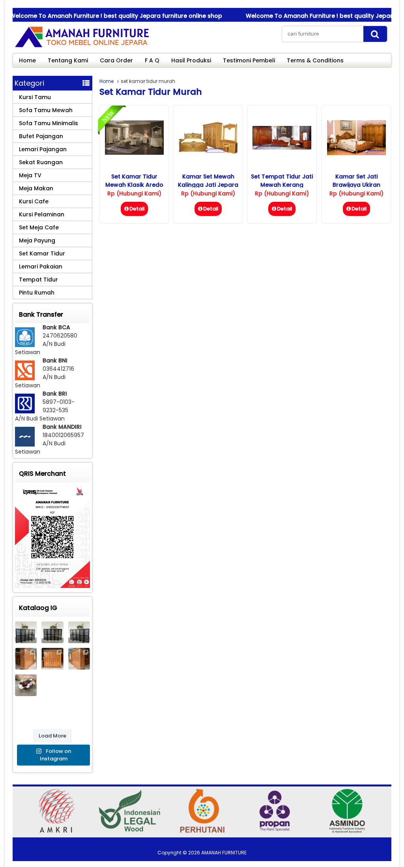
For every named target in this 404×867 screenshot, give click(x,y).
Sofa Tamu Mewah (46, 110)
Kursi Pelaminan (41, 214)
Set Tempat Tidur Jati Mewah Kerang (282, 181)
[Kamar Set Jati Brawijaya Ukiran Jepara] (356, 153)
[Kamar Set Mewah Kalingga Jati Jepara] (208, 152)
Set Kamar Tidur (42, 253)
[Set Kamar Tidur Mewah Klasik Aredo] (134, 153)
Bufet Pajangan (41, 136)
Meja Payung (37, 240)
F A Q (152, 60)
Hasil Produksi (191, 60)
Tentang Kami (68, 60)
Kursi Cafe (34, 201)
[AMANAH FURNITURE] (82, 47)
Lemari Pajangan (43, 149)
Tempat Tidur (38, 279)
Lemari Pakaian (40, 266)
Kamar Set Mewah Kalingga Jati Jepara (208, 181)
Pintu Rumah (36, 293)
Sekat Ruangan (41, 162)
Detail (137, 208)
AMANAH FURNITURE (224, 852)
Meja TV (30, 175)
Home (27, 60)
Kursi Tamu (35, 97)
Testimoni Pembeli (249, 60)
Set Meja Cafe (39, 227)
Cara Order (116, 60)
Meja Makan (36, 188)
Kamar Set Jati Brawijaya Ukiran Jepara (356, 185)
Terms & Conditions (315, 60)
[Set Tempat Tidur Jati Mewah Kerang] (281, 148)
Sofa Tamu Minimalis (48, 123)
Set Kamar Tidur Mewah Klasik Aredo (134, 181)
